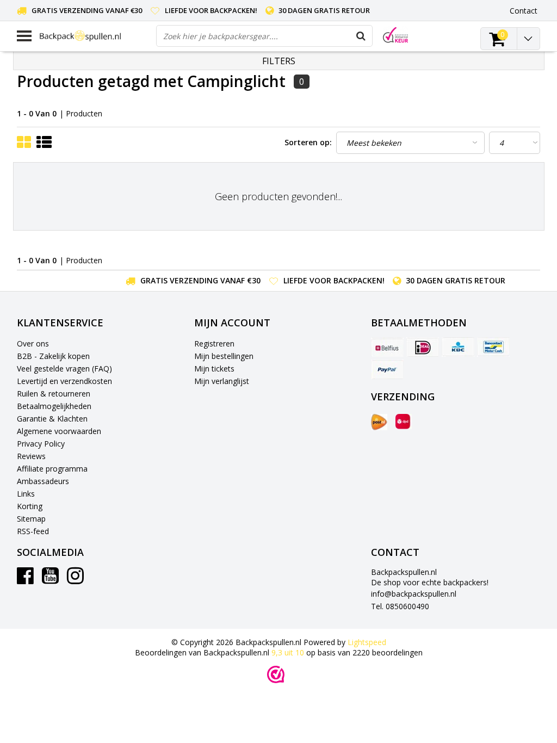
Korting (29, 506)
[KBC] (458, 347)
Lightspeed (367, 642)
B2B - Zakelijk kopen (53, 356)
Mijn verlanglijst (221, 381)
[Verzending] (379, 422)
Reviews (31, 456)
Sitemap (31, 518)
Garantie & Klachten (52, 418)
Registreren (214, 343)
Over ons (33, 343)
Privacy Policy (41, 443)
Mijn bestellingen (223, 356)
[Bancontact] (493, 347)
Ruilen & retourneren (53, 393)
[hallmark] (395, 35)
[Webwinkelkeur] (275, 674)
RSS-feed (33, 531)
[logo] (94, 35)
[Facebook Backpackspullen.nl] (25, 579)
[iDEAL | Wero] (422, 347)
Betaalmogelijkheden (54, 406)
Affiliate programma (52, 468)
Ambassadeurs (43, 481)
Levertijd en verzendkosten (64, 381)
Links (26, 493)
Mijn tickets (214, 368)
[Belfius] (387, 347)
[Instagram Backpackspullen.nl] (75, 579)
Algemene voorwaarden (59, 431)
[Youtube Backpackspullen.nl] (50, 579)
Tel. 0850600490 (400, 606)
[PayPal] (387, 369)
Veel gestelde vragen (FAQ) (64, 368)
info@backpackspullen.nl (413, 594)
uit (287, 652)
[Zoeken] (361, 36)
